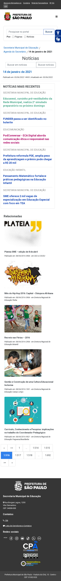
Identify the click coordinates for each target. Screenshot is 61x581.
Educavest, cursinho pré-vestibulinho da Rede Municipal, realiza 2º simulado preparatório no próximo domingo (27, 102)
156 (6, 520)
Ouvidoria (26, 3)
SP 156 (52, 3)
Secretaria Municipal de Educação (21, 47)
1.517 (18, 455)
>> (5, 462)
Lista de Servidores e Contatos (18, 526)
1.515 (47, 447)
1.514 (35, 447)
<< (11, 447)
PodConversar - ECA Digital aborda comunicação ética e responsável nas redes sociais (26, 139)
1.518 (29, 455)
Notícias (30, 37)
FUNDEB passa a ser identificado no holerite (24, 120)
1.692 (48, 455)
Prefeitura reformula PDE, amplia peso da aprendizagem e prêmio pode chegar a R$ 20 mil (27, 159)
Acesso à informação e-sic (12, 3)
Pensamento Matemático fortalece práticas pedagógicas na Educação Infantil (24, 179)
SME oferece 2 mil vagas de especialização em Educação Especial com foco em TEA (26, 200)
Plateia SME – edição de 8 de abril (21, 252)
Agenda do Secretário (15, 51)
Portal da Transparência (40, 3)
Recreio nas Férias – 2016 (17, 337)
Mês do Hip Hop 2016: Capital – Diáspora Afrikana (28, 293)
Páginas (18, 37)
